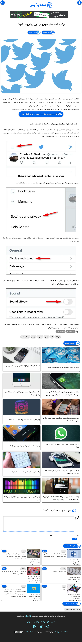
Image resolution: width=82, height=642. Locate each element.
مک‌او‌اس (29, 622)
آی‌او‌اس (36, 622)
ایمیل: (50, 535)
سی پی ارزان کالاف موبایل (72, 609)
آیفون (46, 336)
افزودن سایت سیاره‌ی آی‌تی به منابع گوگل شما (39, 114)
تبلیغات (66, 632)
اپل (48, 622)
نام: (78, 535)
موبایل (58, 336)
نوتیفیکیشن (25, 336)
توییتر (33, 336)
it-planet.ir (27, 616)
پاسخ (44, 551)
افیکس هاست (28, 632)
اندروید (40, 336)
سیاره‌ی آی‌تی (38, 5)
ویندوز (43, 622)
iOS (52, 336)
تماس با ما (58, 632)
